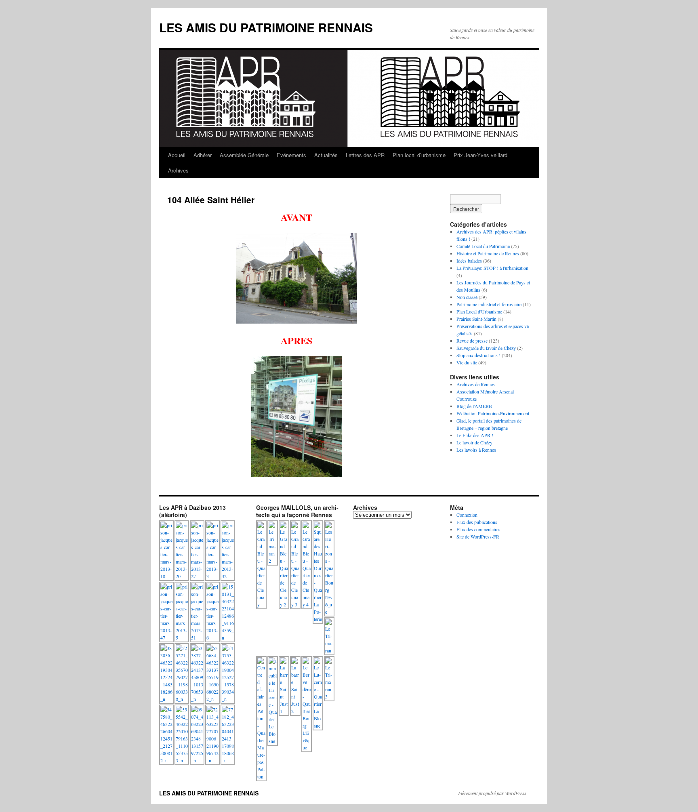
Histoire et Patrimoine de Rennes (487, 253)
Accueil (176, 155)
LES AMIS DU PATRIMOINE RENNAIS (266, 27)
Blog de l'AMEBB (474, 406)
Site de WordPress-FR (477, 536)
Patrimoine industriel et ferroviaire (488, 304)
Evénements (291, 155)
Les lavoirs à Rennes (476, 449)
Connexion (466, 514)
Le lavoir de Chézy (474, 442)
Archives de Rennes (475, 384)
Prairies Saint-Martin (476, 319)
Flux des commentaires (478, 529)
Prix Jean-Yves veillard (480, 155)
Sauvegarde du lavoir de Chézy (486, 348)
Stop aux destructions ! (478, 355)
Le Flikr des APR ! (474, 435)
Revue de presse (472, 340)
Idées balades (469, 260)
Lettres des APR (365, 155)
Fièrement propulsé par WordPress (492, 793)
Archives (178, 170)
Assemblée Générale (244, 155)
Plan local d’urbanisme (419, 155)
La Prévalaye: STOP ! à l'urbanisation (492, 268)
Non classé (466, 297)
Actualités (326, 155)
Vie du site (466, 362)
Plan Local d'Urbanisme (479, 311)
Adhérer (202, 155)
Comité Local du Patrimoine (483, 246)
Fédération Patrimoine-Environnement (492, 413)
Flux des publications (476, 522)
